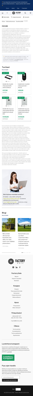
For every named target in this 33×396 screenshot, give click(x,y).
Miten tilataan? (16, 307)
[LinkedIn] (17, 267)
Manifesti (16, 280)
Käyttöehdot (16, 335)
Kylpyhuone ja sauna (10, 21)
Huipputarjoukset (17, 17)
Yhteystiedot (24, 8)
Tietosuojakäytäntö (16, 333)
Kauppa (16, 289)
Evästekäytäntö (16, 331)
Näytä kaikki (6, 17)
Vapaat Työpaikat (16, 278)
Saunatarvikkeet (19, 21)
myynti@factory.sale (18, 59)
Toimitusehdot (16, 329)
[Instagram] (13, 267)
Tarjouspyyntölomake (16, 291)
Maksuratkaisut (17, 297)
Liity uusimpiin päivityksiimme (10, 380)
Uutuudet (27, 17)
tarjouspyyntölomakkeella (11, 198)
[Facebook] (20, 267)
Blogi (18, 8)
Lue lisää (9, 351)
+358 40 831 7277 (16, 316)
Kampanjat (16, 293)
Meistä (13, 8)
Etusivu (7, 8)
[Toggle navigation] (2, 13)
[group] (8, 233)
